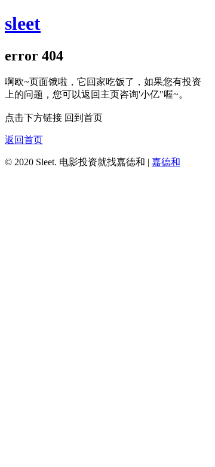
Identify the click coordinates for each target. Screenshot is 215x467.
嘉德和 (166, 162)
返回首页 (24, 140)
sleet (23, 23)
